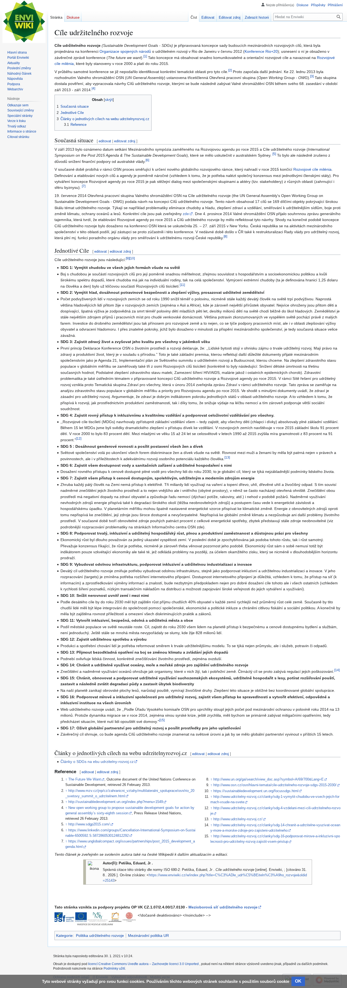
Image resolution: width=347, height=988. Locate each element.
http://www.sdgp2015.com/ (89, 824)
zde (186, 214)
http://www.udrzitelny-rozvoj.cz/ (237, 819)
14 (337, 670)
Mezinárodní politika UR (148, 935)
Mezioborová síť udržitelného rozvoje (223, 907)
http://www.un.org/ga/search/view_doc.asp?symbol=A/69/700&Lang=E (268, 779)
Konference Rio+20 (261, 51)
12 (78, 438)
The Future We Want (84, 779)
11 (182, 284)
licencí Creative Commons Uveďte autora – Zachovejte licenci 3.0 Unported (144, 964)
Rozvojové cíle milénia (312, 169)
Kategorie (64, 935)
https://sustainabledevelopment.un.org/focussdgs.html (255, 791)
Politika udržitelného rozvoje (100, 935)
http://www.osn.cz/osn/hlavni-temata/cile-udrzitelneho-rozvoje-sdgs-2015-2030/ (274, 785)
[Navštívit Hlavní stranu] (24, 21)
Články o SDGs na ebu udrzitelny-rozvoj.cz (97, 761)
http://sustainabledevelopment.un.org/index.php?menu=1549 (115, 802)
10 (132, 258)
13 (227, 457)
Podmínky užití (114, 968)
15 (162, 720)
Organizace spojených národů (125, 51)
